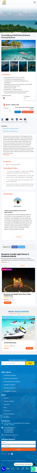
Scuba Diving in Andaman (10, 378)
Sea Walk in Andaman (9, 384)
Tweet (22, 247)
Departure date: (6, 95)
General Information (9, 414)
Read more (4, 262)
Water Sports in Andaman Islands (11, 128)
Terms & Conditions (9, 401)
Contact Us (7, 404)
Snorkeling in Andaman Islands (10, 131)
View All (18, 237)
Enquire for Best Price (27, 111)
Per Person (6, 108)
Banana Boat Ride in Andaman (12, 381)
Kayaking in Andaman (9, 388)
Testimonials (7, 410)
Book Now (7, 302)
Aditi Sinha (17, 206)
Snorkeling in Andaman (10, 375)
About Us (6, 398)
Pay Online (6, 417)
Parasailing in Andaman (10, 391)
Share (15, 247)
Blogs (5, 407)
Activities (4, 126)
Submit (18, 449)
